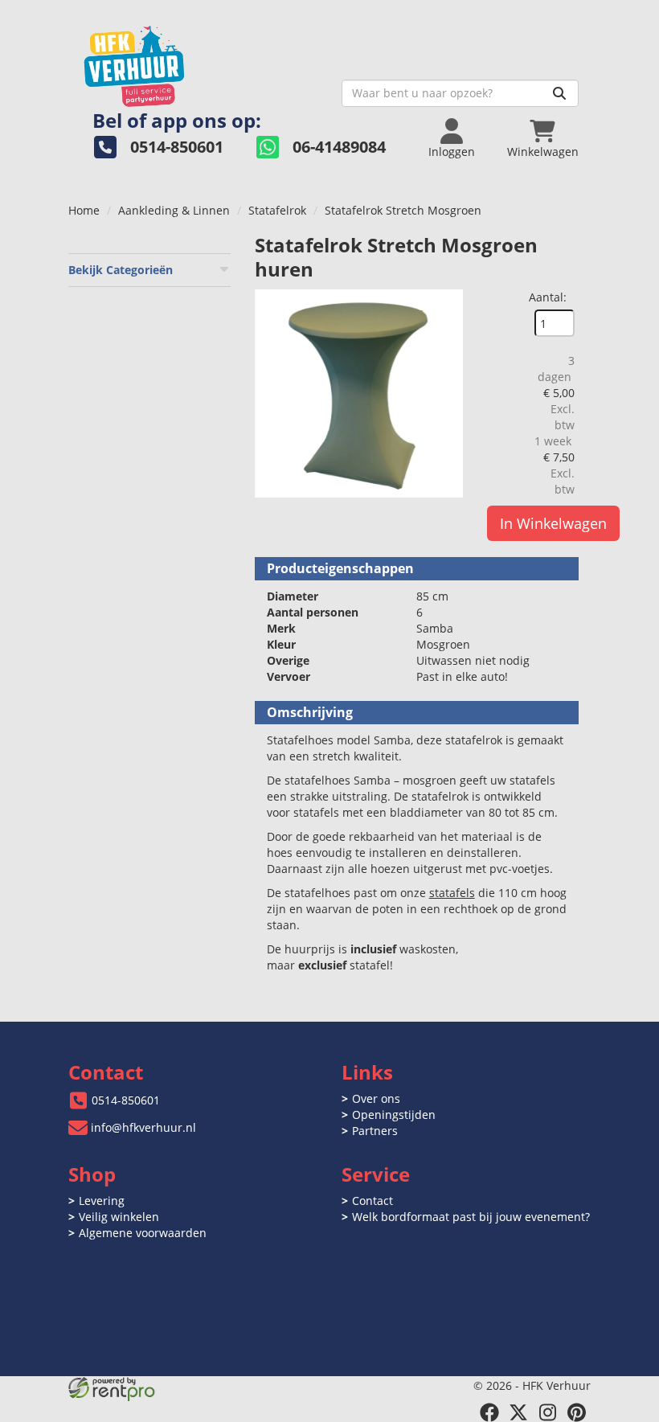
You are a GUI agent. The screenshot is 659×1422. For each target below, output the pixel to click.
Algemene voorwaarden (143, 1232)
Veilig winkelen (119, 1216)
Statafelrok (277, 210)
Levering (102, 1200)
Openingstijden (394, 1114)
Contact (372, 1200)
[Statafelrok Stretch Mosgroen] (359, 393)
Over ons (376, 1098)
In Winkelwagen (553, 523)
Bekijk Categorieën (120, 269)
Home (84, 210)
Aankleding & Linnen (174, 210)
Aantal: (548, 297)
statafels (452, 892)
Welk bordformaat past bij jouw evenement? (471, 1216)
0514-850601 (126, 1100)
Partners (375, 1130)
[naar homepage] (199, 61)
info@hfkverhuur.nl (143, 1127)
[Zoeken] (559, 93)
